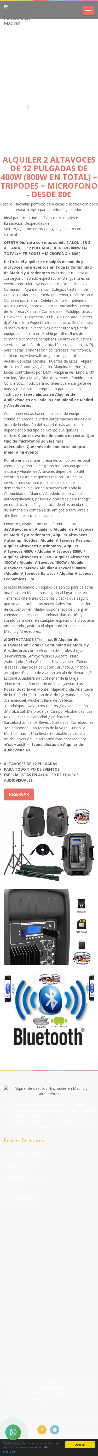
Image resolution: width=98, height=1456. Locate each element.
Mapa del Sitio (22, 1199)
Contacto (16, 1187)
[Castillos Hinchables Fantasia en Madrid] (21, 15)
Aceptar (80, 1445)
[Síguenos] (42, 1429)
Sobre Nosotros (22, 1165)
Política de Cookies (25, 1153)
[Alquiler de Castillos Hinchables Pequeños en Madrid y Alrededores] (49, 844)
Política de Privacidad (26, 1176)
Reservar (19, 794)
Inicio (19, 106)
